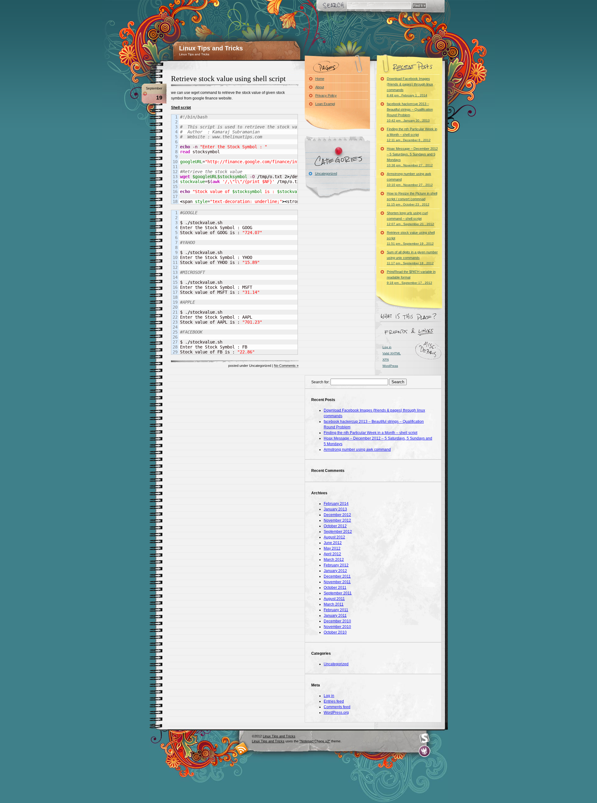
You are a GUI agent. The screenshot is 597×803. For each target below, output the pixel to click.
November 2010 (337, 627)
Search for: (320, 382)
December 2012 (337, 515)
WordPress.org (336, 712)
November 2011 (337, 582)
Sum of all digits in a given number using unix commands (412, 257)
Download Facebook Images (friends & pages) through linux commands (410, 87)
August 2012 (334, 537)
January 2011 (335, 615)
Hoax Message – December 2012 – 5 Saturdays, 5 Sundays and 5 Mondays (412, 157)
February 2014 (336, 503)
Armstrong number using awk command (410, 179)
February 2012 (336, 565)
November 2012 (337, 520)
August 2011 (334, 599)
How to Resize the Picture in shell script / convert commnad (412, 199)
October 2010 (335, 632)
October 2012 (335, 526)
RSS (241, 748)
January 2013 (335, 509)
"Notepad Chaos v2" (314, 741)
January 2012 (335, 571)
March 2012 (334, 559)
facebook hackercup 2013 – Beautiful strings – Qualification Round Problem (410, 112)
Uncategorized (326, 173)
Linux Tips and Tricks (211, 48)
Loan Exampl (325, 104)
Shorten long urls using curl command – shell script (410, 218)
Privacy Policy (326, 95)
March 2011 (334, 604)
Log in (386, 347)
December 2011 (337, 576)
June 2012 (333, 543)
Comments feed (337, 707)
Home (319, 79)
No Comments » (286, 365)
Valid (391, 353)
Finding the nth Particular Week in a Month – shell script (412, 134)
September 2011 (338, 593)
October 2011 (335, 587)
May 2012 (332, 548)
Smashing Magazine (424, 738)
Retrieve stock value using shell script (228, 79)
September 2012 (338, 531)
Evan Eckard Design (424, 751)
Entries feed (334, 701)
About (319, 87)
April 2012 (332, 554)
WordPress (390, 365)
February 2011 (336, 610)
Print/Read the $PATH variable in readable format (411, 277)
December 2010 (337, 621)
